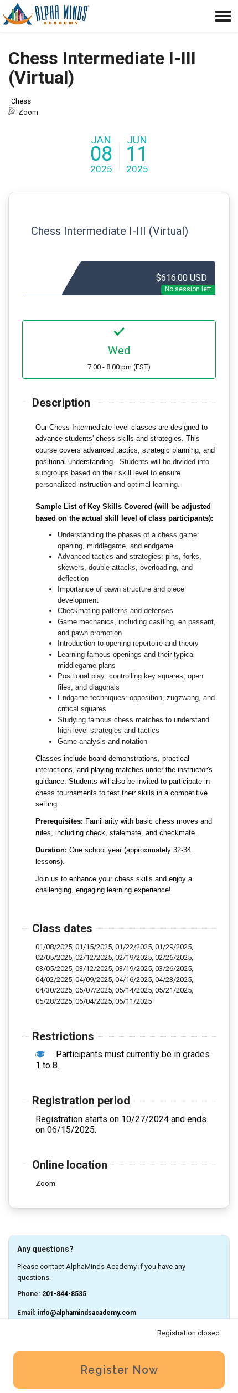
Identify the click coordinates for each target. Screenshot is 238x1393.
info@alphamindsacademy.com (87, 1313)
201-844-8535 (64, 1294)
